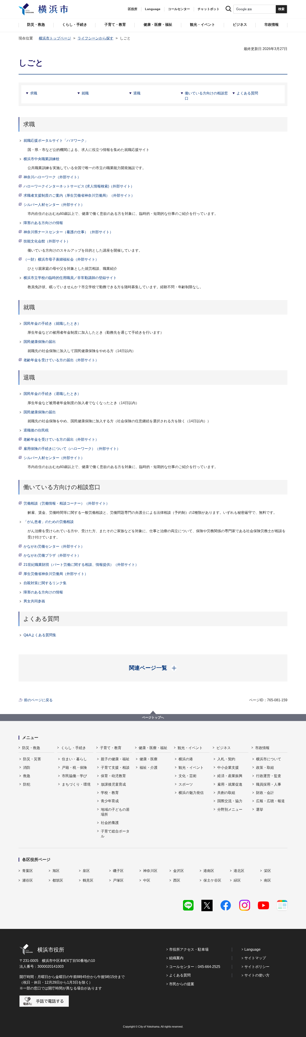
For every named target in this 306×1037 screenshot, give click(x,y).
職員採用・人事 (268, 784)
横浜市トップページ (55, 38)
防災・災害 (32, 759)
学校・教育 (110, 793)
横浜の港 (186, 759)
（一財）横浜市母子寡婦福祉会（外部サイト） (61, 259)
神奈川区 (150, 871)
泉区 (86, 871)
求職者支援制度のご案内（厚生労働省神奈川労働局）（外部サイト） (79, 195)
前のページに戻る (38, 700)
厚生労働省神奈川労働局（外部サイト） (56, 574)
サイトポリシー (256, 967)
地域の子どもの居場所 (115, 812)
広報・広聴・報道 (270, 801)
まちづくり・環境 (76, 784)
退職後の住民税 (36, 430)
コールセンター (179, 9)
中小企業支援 (228, 767)
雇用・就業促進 (229, 784)
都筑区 (57, 880)
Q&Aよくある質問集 (40, 635)
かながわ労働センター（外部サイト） (54, 546)
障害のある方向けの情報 (43, 223)
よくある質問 (247, 93)
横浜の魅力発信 (191, 793)
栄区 (267, 871)
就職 (85, 93)
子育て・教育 (110, 748)
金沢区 (178, 871)
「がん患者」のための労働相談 (49, 522)
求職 (33, 93)
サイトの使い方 (256, 975)
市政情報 (262, 748)
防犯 (26, 784)
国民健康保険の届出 (40, 342)
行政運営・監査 (268, 776)
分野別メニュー (229, 809)
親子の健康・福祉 (115, 759)
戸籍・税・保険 (74, 767)
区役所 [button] (132, 9)
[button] (153, 667)
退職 (136, 93)
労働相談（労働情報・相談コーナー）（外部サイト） (67, 503)
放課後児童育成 (113, 784)
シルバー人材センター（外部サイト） (54, 205)
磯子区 (118, 871)
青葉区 (27, 871)
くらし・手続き (73, 748)
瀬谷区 (27, 880)
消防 (26, 767)
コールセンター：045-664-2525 (194, 967)
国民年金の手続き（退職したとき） (52, 394)
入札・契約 (226, 759)
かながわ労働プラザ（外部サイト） (52, 555)
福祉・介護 (148, 767)
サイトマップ (255, 958)
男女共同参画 (34, 601)
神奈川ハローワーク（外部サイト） (52, 177)
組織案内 (176, 958)
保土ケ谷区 (212, 880)
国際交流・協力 (229, 801)
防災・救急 (31, 748)
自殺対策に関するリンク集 (45, 583)
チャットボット (209, 9)
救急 (26, 776)
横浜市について (268, 759)
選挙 (259, 809)
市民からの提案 (181, 984)
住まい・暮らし (74, 759)
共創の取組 (226, 793)
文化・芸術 (187, 776)
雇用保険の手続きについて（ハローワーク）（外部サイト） (72, 449)
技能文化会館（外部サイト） (47, 241)
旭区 (56, 871)
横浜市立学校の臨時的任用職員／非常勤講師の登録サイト (70, 278)
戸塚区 (118, 880)
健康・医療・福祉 (153, 748)
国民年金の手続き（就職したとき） (52, 323)
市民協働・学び (74, 776)
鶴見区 (88, 880)
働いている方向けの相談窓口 (206, 95)
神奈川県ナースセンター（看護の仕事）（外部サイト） (68, 232)
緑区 (237, 880)
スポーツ (186, 784)
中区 (146, 880)
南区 (267, 880)
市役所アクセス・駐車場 (189, 949)
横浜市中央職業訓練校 (41, 159)
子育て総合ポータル (115, 833)
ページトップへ (153, 717)
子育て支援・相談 (115, 767)
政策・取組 (265, 767)
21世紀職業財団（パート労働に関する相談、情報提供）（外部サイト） (81, 564)
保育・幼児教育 (113, 776)
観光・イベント (190, 748)
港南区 (208, 871)
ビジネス (223, 748)
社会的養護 (110, 823)
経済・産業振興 (229, 776)
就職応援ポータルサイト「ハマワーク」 (56, 140)
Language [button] (152, 9)
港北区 (239, 871)
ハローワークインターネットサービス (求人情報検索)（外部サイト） (79, 186)
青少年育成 (110, 801)
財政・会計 (265, 793)
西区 (176, 880)
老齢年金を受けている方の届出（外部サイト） (61, 360)
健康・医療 (148, 759)
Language (252, 949)
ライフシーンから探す (95, 38)
